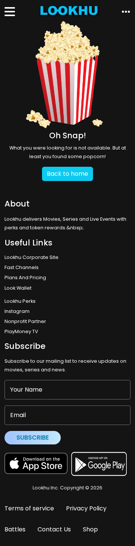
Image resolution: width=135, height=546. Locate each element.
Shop (90, 529)
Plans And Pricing (25, 277)
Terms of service (29, 508)
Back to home (67, 173)
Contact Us (54, 529)
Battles (15, 529)
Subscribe (32, 437)
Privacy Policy (86, 508)
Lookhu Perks (20, 301)
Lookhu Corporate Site (32, 257)
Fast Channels (21, 267)
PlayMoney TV (21, 331)
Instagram (17, 311)
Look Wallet (18, 288)
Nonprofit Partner (25, 321)
